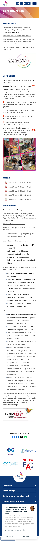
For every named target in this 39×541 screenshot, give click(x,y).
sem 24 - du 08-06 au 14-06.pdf (19, 187)
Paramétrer (8, 536)
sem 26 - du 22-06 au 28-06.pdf (19, 195)
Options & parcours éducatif (16, 496)
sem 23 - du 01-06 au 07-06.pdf (19, 183)
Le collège (7, 485)
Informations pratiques (13, 501)
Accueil (5, 14)
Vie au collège (14, 14)
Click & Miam (26, 39)
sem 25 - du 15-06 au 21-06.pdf (19, 191)
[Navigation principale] (34, 3)
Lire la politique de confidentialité (15, 530)
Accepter (26, 536)
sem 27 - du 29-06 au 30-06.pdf (19, 199)
